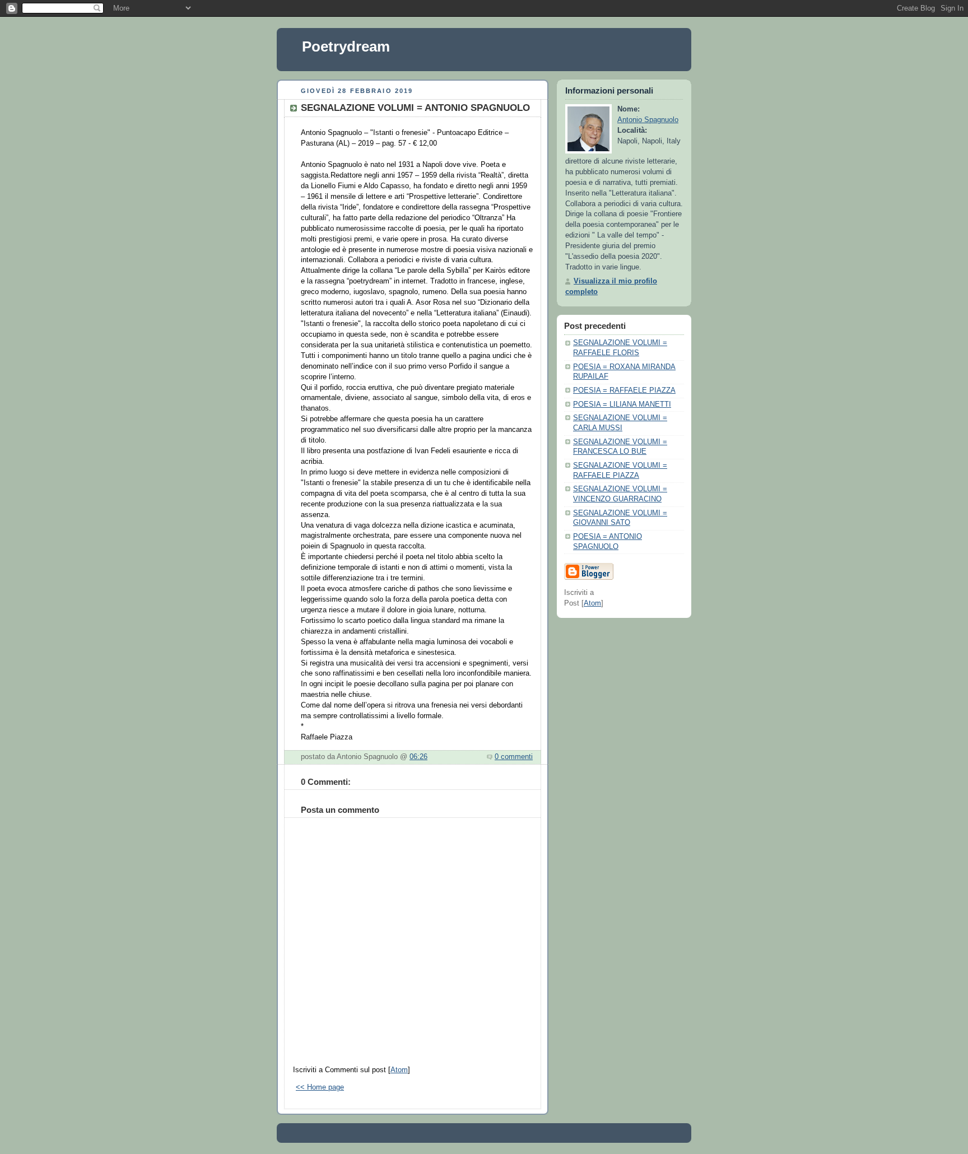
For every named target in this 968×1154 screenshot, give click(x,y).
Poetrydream (346, 46)
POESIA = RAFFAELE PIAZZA (624, 390)
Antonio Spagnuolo (647, 120)
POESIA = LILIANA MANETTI (622, 404)
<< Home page (320, 1087)
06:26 (418, 757)
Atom (399, 1070)
